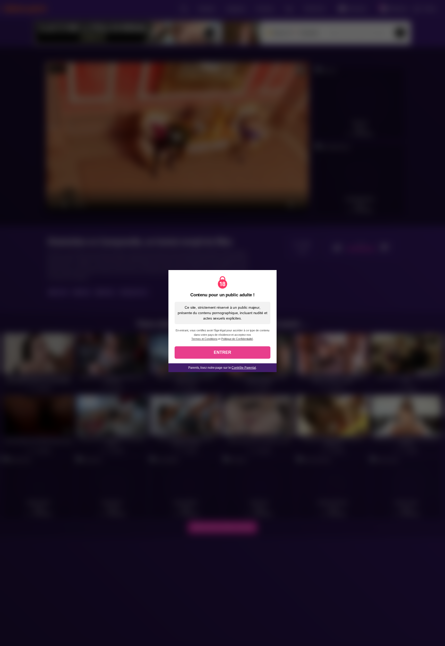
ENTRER (222, 352)
